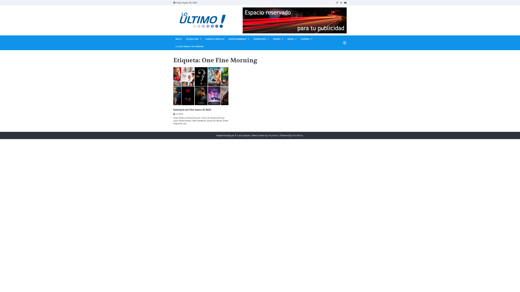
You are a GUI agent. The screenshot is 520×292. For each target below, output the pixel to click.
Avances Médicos (215, 39)
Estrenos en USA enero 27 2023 (192, 109)
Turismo (305, 39)
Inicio (179, 39)
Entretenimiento (237, 39)
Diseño (277, 39)
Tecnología (192, 39)
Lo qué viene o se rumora (190, 46)
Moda (290, 39)
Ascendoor (273, 135)
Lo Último (179, 114)
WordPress (297, 135)
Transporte (259, 39)
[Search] (345, 43)
